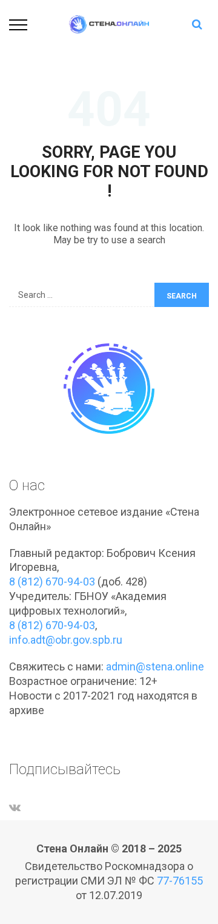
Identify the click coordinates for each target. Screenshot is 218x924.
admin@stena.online (155, 666)
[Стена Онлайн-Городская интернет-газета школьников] (109, 23)
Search (182, 296)
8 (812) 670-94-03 (52, 581)
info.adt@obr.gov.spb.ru (65, 639)
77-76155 (180, 880)
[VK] (15, 807)
